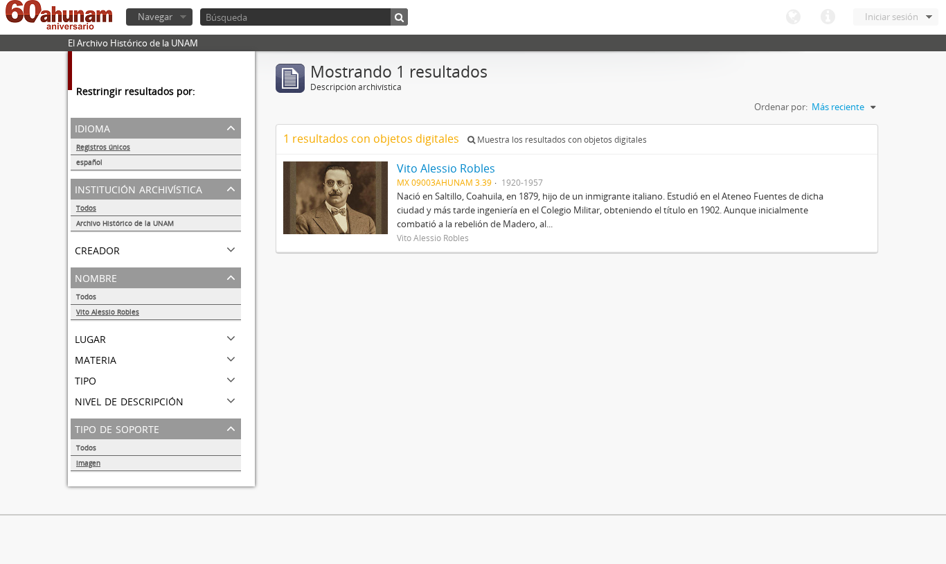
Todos (86, 208)
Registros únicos (103, 147)
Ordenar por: (780, 106)
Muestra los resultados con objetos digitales (561, 140)
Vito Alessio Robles (107, 312)
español (89, 162)
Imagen (88, 463)
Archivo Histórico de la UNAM (125, 223)
